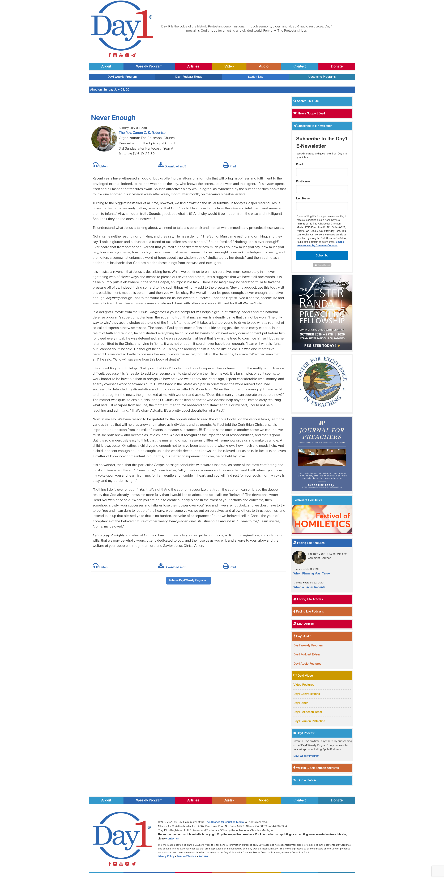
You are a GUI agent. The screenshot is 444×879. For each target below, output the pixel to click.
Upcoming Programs (322, 76)
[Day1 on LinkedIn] (127, 55)
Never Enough (113, 118)
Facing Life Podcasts (309, 611)
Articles (193, 66)
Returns (203, 856)
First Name (303, 181)
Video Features (303, 684)
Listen (103, 166)
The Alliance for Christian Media (224, 822)
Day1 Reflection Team (307, 712)
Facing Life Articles (309, 599)
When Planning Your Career (312, 573)
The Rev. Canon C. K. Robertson (143, 133)
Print (232, 166)
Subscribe (322, 255)
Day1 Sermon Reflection (309, 721)
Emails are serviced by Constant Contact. (320, 243)
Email (299, 164)
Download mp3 (175, 166)
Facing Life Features (310, 543)
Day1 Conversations (306, 694)
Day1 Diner (300, 703)
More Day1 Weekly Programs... (190, 580)
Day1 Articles (305, 623)
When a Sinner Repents (309, 587)
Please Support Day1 (311, 113)
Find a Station (306, 780)
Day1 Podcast (305, 733)
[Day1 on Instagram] (115, 55)
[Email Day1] (133, 55)
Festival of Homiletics (307, 500)
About (106, 66)
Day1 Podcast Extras (188, 76)
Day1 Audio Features (307, 663)
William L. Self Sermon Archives (317, 768)
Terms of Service (186, 856)
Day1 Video (305, 675)
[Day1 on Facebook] (110, 55)
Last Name (303, 198)
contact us (172, 838)
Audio (263, 66)
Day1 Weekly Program (122, 76)
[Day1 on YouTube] (121, 55)
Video (229, 66)
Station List (255, 76)
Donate (337, 66)
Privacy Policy (166, 856)
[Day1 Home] (122, 25)
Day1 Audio (303, 636)
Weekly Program (149, 66)
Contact (299, 66)
